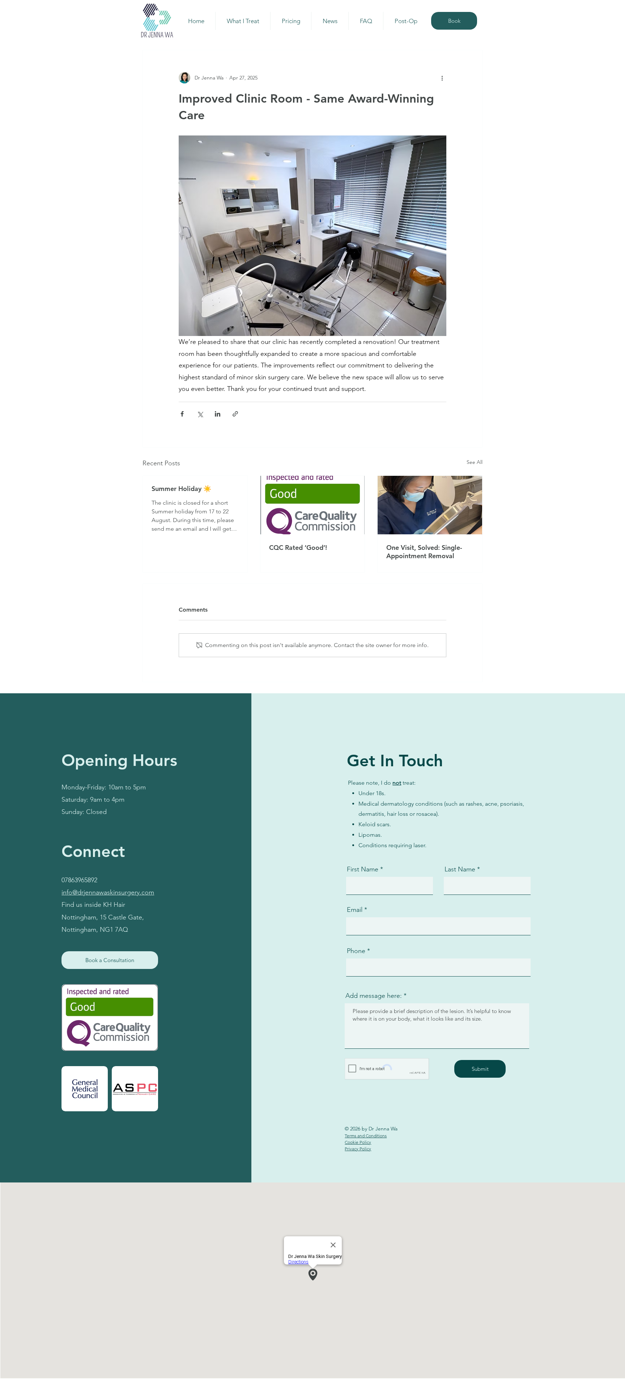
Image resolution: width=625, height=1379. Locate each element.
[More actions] (442, 77)
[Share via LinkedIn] (217, 413)
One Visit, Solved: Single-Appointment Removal (424, 551)
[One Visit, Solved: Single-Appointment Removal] (430, 505)
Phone (356, 951)
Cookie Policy (358, 1142)
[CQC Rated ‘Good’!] (312, 505)
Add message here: (373, 995)
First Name (362, 869)
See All (474, 462)
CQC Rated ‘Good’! (298, 547)
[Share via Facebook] (182, 413)
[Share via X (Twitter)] (199, 413)
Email (354, 909)
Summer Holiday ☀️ (181, 488)
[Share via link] (235, 413)
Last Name (460, 869)
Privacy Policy (358, 1148)
